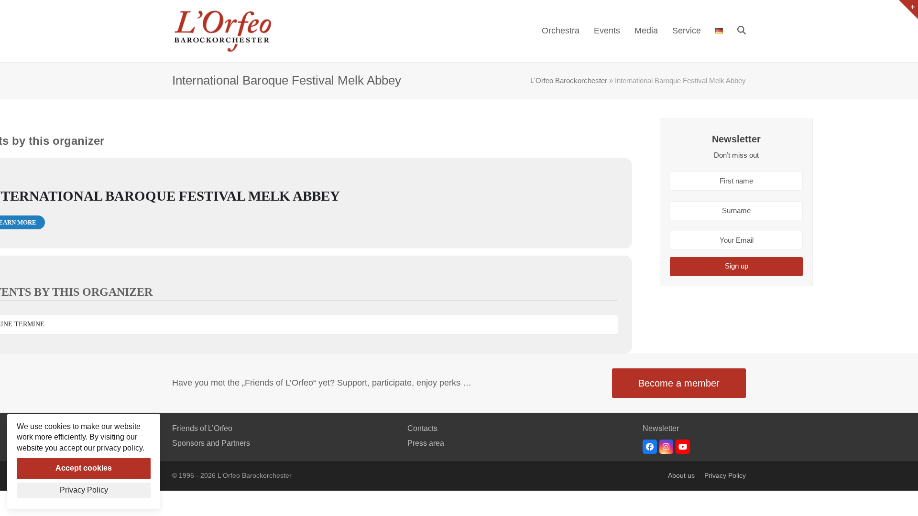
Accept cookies (83, 468)
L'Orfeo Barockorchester (568, 81)
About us (681, 475)
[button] (741, 31)
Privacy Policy (725, 475)
